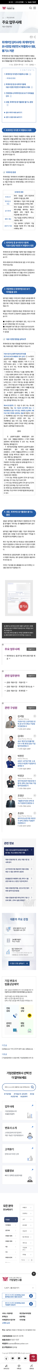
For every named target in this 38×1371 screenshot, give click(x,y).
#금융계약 (23, 1096)
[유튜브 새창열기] (25, 1358)
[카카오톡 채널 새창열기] (19, 1358)
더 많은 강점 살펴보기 (17, 963)
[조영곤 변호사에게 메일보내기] (34, 795)
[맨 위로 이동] (34, 1274)
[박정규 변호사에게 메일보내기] (34, 775)
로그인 (11, 2)
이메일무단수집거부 (8, 1320)
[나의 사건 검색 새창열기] (6, 1358)
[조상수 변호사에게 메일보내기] (34, 813)
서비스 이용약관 (7, 1313)
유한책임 (22, 1317)
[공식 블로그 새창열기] (13, 1358)
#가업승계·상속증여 (20, 1094)
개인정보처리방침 (25, 1313)
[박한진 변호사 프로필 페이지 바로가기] (20, 762)
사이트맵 (22, 1320)
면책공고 (5, 1317)
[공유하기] (34, 36)
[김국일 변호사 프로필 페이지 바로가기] (20, 722)
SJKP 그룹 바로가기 (11, 1288)
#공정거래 (14, 1096)
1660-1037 (32, 2)
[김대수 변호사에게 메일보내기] (34, 736)
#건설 (32, 1094)
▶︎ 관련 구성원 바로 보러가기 (13, 117)
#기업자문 (7, 1094)
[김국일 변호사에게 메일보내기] (34, 716)
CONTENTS (27, 70)
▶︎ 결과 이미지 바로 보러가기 (13, 112)
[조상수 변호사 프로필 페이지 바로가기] (20, 819)
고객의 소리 (6, 1323)
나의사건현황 (19, 2)
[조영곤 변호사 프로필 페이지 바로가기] (20, 801)
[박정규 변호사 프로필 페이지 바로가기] (20, 782)
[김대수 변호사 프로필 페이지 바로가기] (20, 742)
